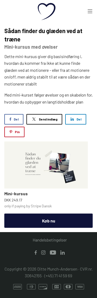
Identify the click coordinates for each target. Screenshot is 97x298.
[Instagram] (43, 252)
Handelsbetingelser (50, 239)
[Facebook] (35, 252)
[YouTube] (53, 252)
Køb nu (48, 220)
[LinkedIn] (62, 252)
